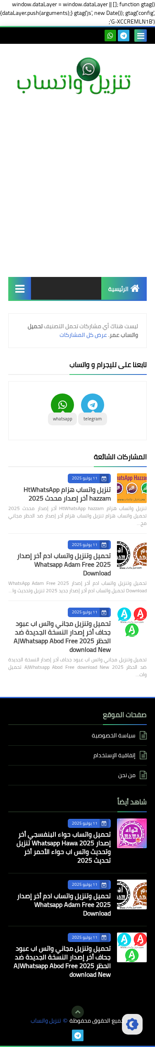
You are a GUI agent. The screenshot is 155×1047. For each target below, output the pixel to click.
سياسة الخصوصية (114, 736)
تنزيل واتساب (46, 1020)
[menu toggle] (140, 35)
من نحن (127, 775)
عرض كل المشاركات (83, 334)
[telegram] (123, 35)
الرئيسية (118, 289)
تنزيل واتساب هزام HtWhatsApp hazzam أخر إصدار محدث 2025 (67, 493)
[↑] (78, 1012)
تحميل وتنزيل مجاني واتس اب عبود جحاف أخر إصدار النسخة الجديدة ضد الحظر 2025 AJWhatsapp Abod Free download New (62, 636)
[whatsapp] (110, 35)
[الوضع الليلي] (132, 1024)
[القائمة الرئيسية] (19, 288)
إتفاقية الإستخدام (114, 755)
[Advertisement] (77, 187)
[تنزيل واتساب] (77, 76)
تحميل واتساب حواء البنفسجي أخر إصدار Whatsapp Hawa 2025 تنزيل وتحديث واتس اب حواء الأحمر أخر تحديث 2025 (64, 847)
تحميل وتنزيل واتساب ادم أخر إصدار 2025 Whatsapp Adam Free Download (64, 564)
